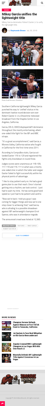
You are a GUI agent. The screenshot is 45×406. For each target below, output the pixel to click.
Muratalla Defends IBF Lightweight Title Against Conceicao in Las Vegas (27, 357)
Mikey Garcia (32, 226)
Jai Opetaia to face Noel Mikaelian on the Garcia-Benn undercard (27, 334)
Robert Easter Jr (9, 229)
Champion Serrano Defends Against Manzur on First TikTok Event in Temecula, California (26, 324)
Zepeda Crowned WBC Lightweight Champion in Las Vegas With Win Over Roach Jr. (27, 346)
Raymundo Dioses (18, 30)
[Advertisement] (28, 276)
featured (21, 226)
